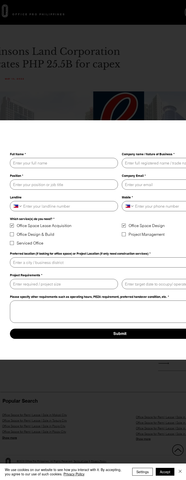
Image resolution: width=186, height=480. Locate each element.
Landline (16, 211)
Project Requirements (26, 289)
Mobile (127, 211)
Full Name (18, 168)
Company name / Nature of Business (148, 168)
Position (16, 189)
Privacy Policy (74, 474)
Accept (165, 471)
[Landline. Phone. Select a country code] (17, 220)
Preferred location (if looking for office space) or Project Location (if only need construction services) (80, 267)
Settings (142, 471)
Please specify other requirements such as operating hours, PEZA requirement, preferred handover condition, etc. (89, 310)
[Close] (180, 471)
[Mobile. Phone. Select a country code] (129, 220)
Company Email (134, 189)
